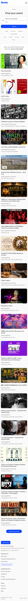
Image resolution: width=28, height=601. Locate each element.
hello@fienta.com (5, 550)
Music (4, 37)
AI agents (3, 599)
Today (6, 31)
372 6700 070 (15, 550)
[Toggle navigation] (26, 2)
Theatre (11, 37)
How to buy (4, 556)
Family (23, 37)
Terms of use (4, 561)
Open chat (5, 542)
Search (14, 26)
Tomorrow (13, 31)
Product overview (5, 571)
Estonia (14, 9)
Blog (2, 591)
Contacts (3, 588)
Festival (17, 37)
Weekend (20, 31)
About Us (3, 585)
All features (4, 574)
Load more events (14, 531)
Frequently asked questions (8, 559)
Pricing (3, 576)
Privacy (10, 597)
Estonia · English (23, 598)
